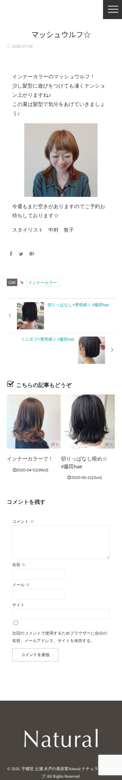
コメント (23, 521)
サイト (18, 605)
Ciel (12, 282)
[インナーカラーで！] (34, 421)
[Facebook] (11, 254)
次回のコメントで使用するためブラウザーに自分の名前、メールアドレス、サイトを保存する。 (59, 637)
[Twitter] (21, 254)
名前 (18, 564)
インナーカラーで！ (30, 459)
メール (21, 584)
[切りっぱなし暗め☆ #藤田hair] (88, 421)
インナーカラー (42, 282)
